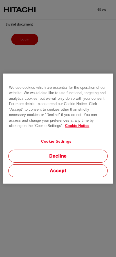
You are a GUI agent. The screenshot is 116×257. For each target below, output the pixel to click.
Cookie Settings (56, 141)
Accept (58, 170)
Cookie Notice (77, 126)
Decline (58, 156)
